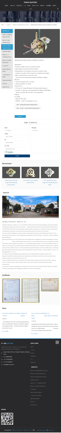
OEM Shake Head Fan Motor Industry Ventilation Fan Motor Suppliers (18, 229)
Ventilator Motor (7, 51)
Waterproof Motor (7, 80)
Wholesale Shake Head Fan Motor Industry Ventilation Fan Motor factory (42, 227)
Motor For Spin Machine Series (6, 41)
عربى (30, 8)
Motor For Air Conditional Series (7, 56)
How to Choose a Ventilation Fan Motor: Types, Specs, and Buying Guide (44, 316)
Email (6, 133)
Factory (32, 353)
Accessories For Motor (6, 76)
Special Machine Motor (7, 70)
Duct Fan (5, 83)
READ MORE (5, 331)
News (28, 5)
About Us (12, 5)
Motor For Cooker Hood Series (7, 61)
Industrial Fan (6, 87)
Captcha (7, 145)
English (42, 5)
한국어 (54, 5)
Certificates (33, 356)
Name (6, 127)
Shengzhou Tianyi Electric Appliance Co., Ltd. (21, 430)
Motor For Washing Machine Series (7, 36)
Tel (5, 139)
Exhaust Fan (5, 65)
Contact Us (35, 5)
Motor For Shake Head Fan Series (21, 24)
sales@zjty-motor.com (8, 364)
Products (19, 5)
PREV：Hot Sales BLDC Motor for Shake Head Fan (27, 104)
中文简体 (48, 5)
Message (33, 127)
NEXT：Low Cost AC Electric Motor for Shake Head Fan (28, 108)
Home (6, 5)
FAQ (25, 5)
